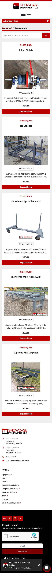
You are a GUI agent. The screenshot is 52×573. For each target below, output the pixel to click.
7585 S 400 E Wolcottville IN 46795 (14, 451)
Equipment (6, 475)
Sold (3, 478)
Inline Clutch (26, 50)
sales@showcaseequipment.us (17, 461)
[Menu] (23, 14)
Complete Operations (10, 489)
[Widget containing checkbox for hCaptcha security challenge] (20, 536)
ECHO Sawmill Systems (11, 503)
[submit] (46, 35)
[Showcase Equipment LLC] (14, 431)
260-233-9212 (11, 457)
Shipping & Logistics (9, 485)
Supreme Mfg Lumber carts (26, 201)
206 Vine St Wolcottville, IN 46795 (14, 442)
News (4, 482)
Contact (5, 499)
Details (26, 106)
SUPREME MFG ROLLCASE (26, 277)
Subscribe (22, 552)
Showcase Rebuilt (8, 492)
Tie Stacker (26, 125)
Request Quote (25, 111)
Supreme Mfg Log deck (25, 352)
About (4, 496)
